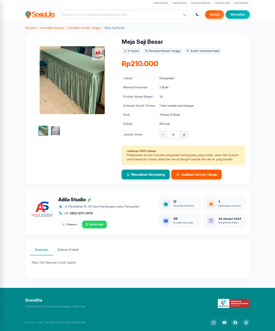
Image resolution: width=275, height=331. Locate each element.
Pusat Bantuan (241, 3)
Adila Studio (72, 200)
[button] (43, 131)
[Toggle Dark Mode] (197, 14)
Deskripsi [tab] (41, 249)
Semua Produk (222, 3)
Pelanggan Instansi (229, 205)
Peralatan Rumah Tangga (84, 27)
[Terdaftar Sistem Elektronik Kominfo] (234, 303)
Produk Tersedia (183, 222)
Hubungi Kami (161, 3)
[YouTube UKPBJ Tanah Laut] (224, 322)
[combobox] (120, 14)
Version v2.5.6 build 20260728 (65, 322)
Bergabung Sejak (228, 222)
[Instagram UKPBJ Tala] (213, 322)
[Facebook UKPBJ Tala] (235, 322)
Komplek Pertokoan (200, 3)
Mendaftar (238, 14)
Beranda (30, 27)
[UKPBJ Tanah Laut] (246, 322)
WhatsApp (96, 224)
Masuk (214, 14)
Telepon (71, 224)
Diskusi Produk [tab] (68, 249)
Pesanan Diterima (183, 205)
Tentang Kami (179, 3)
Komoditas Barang (52, 27)
